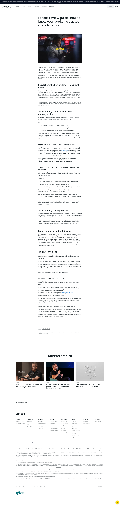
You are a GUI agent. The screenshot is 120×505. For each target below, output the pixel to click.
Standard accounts (20, 421)
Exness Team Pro (75, 435)
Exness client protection (68, 292)
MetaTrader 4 (52, 425)
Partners (50, 6)
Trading (17, 6)
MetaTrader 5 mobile (54, 428)
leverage (67, 266)
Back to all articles (22, 402)
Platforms (29, 6)
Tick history (63, 428)
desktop (64, 255)
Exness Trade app (53, 426)
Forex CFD (40, 421)
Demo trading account (20, 425)
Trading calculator (64, 425)
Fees (28, 424)
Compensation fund (87, 425)
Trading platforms (53, 421)
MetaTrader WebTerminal (52, 434)
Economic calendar (65, 423)
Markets (23, 6)
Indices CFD (40, 426)
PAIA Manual (46, 486)
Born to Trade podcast (65, 432)
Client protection (30, 426)
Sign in (110, 6)
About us (74, 421)
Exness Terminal (53, 432)
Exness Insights (64, 433)
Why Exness (74, 423)
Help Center (74, 428)
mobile (68, 255)
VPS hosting (63, 430)
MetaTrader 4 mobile (54, 430)
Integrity (45, 14)
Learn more (58, 466)
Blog (73, 437)
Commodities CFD (42, 423)
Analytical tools (64, 421)
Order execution (30, 428)
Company (44, 6)
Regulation (85, 421)
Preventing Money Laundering (29, 486)
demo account (64, 150)
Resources (37, 6)
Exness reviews (75, 425)
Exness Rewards (97, 421)
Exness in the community (74, 432)
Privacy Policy (40, 486)
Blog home (40, 14)
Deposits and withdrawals (29, 422)
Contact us (74, 426)
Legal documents (86, 423)
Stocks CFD (40, 425)
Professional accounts (20, 423)
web (73, 255)
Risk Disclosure (19, 486)
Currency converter (65, 426)
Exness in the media (76, 430)
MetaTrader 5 (52, 423)
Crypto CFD (40, 428)
